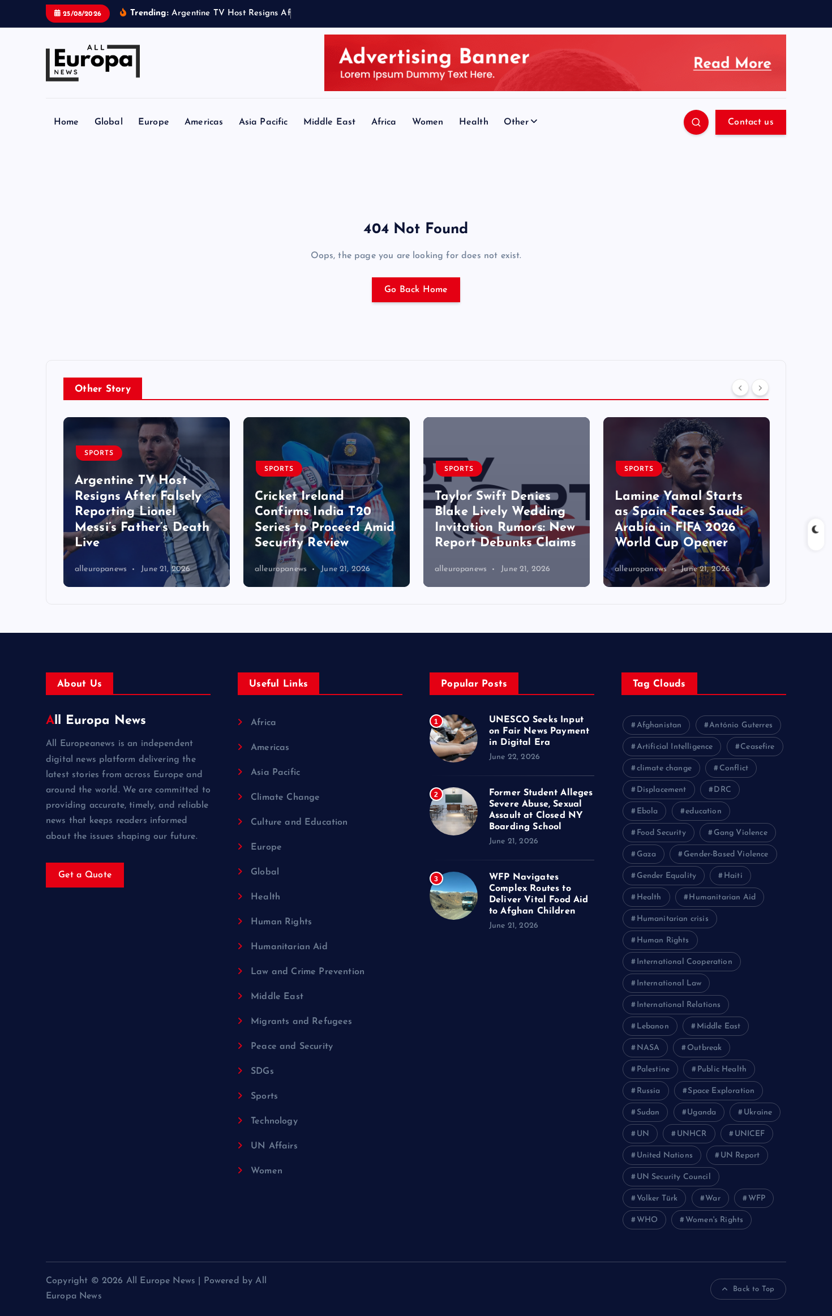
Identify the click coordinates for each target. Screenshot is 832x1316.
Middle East (329, 122)
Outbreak (704, 1048)
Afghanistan (659, 725)
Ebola (647, 811)
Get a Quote (84, 875)
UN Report (740, 1155)
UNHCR (692, 1134)
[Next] (760, 387)
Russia (649, 1091)
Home (66, 122)
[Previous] (740, 387)
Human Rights (281, 922)
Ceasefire (757, 747)
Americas (204, 122)
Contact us (751, 122)
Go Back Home (416, 289)
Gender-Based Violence (726, 854)
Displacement (662, 790)
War (712, 1198)
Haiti (733, 876)
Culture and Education (299, 822)
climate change (664, 768)
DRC (722, 790)
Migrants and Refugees (301, 1021)
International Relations (679, 1005)
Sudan (648, 1112)
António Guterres (741, 725)
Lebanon (653, 1026)
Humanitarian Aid (289, 946)
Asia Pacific (263, 122)
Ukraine (758, 1112)
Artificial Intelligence (675, 747)
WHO (647, 1220)
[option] (146, 502)
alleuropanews (101, 569)
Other (516, 122)
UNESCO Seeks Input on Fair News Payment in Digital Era (539, 731)
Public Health (722, 1069)
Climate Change (285, 797)
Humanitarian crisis (673, 919)
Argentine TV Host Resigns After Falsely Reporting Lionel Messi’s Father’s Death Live (142, 512)
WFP (756, 1198)
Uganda (701, 1112)
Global (109, 122)
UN (643, 1134)
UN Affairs (274, 1146)
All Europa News (96, 720)
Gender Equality (666, 876)
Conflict (733, 768)
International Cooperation (684, 962)
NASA (648, 1048)
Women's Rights (714, 1220)
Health (473, 122)
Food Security (661, 833)
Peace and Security (292, 1046)
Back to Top (753, 1289)
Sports (99, 453)
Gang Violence (740, 833)
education (703, 811)
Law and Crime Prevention (307, 971)
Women (428, 122)
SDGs (262, 1071)
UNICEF (750, 1134)
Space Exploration (721, 1091)
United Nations (665, 1155)
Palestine (653, 1069)
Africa (384, 122)
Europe (153, 122)
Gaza (647, 854)
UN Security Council (674, 1177)
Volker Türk (657, 1198)
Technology (274, 1121)
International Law (669, 983)
